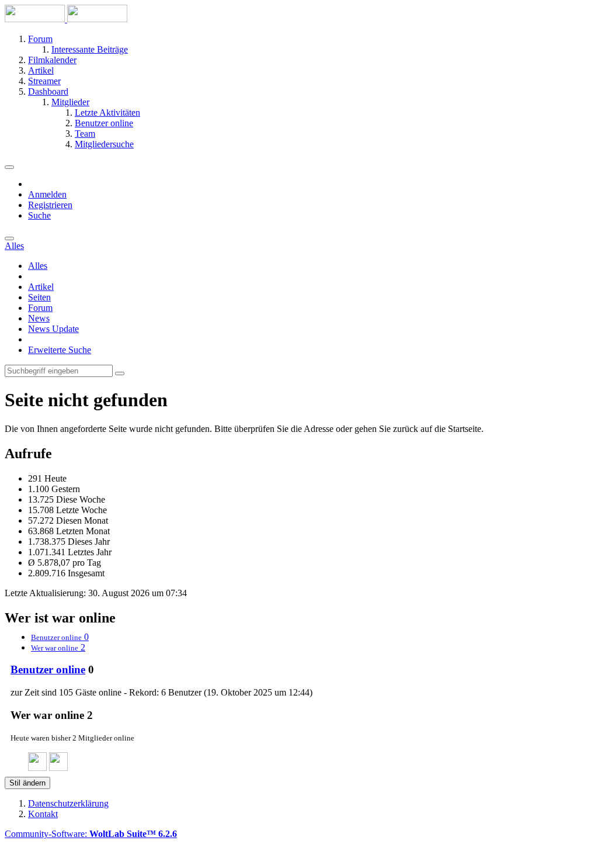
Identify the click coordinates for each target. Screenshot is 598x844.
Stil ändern (27, 783)
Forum (40, 308)
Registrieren (50, 205)
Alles (37, 266)
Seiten (39, 297)
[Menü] (9, 167)
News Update (53, 329)
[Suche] (9, 238)
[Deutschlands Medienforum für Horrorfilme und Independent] (66, 19)
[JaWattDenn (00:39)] (58, 768)
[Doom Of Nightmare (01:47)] (37, 768)
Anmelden (47, 194)
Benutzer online (48, 669)
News (39, 318)
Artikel (41, 287)
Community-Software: (91, 834)
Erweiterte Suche (59, 350)
